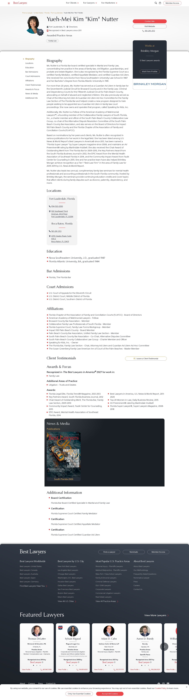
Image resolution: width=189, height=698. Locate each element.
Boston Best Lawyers (66, 593)
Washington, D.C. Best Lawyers (70, 578)
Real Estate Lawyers (103, 597)
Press (136, 582)
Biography (29, 59)
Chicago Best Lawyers (66, 574)
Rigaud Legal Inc (73, 644)
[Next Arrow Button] (164, 647)
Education (29, 68)
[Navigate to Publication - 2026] (64, 456)
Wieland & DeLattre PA (36, 644)
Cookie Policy (161, 688)
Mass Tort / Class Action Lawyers (109, 574)
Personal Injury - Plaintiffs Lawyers (109, 566)
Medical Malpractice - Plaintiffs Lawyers (111, 570)
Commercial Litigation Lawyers (108, 593)
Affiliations (29, 81)
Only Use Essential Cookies (79, 694)
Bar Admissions (31, 72)
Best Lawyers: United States (31, 566)
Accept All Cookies (110, 694)
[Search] (156, 3)
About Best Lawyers (142, 566)
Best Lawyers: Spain (28, 578)
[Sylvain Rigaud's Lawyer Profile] (73, 634)
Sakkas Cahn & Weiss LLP (109, 644)
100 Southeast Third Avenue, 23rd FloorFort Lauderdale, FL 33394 (62, 214)
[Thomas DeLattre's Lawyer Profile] (37, 634)
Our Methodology (141, 570)
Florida (47, 13)
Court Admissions (32, 76)
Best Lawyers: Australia (29, 574)
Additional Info (31, 98)
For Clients (71, 3)
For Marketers (108, 3)
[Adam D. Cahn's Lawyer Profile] (109, 634)
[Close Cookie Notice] (187, 687)
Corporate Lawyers (103, 589)
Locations (29, 63)
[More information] (42, 662)
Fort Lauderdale (56, 13)
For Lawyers (89, 3)
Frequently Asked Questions (145, 574)
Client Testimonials (33, 85)
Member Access (158, 552)
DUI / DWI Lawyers (103, 585)
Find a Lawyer (27, 13)
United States (38, 13)
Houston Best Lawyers (67, 582)
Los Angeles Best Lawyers (68, 570)
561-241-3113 (56, 231)
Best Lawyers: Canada (28, 570)
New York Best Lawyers (67, 566)
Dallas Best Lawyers (66, 585)
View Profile (26, 669)
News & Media (31, 94)
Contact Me (150, 21)
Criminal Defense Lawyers (106, 582)
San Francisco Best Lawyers (69, 589)
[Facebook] (159, 683)
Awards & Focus (32, 89)
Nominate (134, 552)
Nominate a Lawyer (141, 578)
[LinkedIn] (168, 683)
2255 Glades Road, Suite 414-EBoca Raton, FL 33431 (61, 239)
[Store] (160, 3)
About (22, 683)
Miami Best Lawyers (66, 597)
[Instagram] (163, 683)
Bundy (145, 644)
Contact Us (138, 589)
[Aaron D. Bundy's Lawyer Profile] (145, 634)
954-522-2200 (57, 206)
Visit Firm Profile (149, 71)
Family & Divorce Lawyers (106, 578)
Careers (137, 585)
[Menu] (9, 3)
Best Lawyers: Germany (29, 582)
